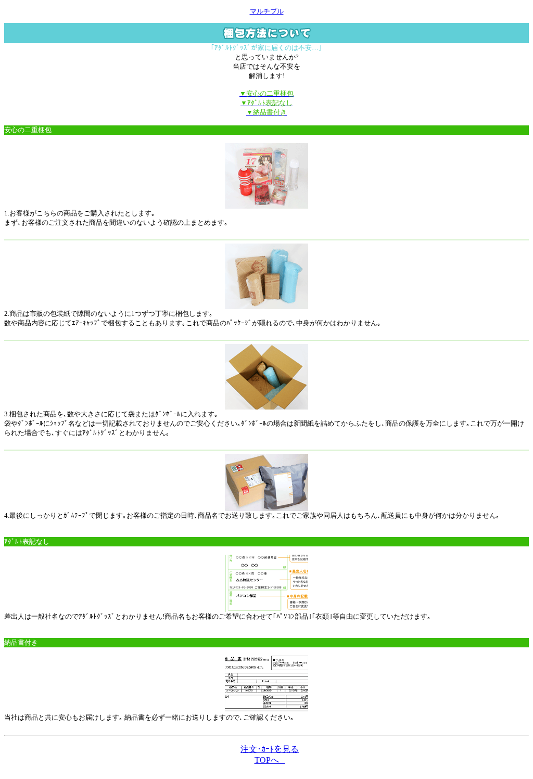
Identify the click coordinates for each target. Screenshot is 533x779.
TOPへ (270, 760)
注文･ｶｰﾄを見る (269, 749)
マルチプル (267, 11)
